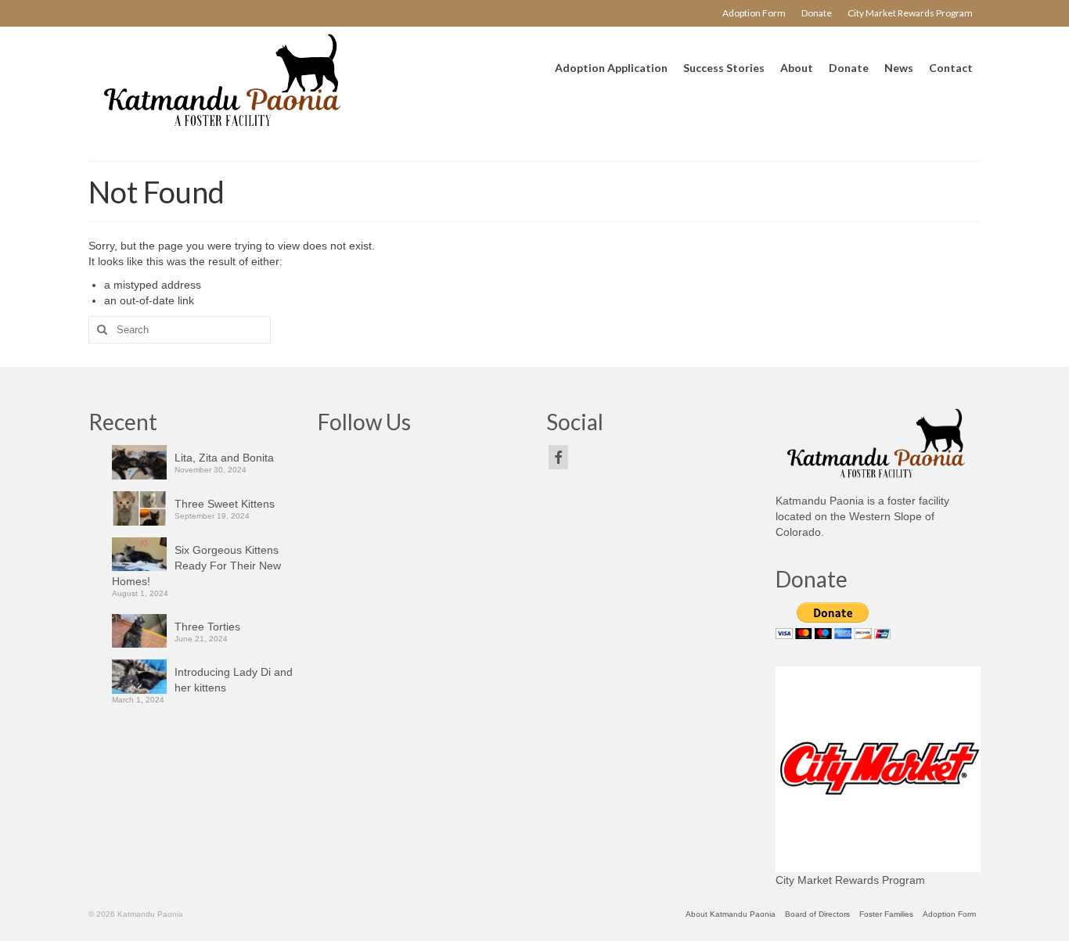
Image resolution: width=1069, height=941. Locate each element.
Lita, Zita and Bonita (224, 457)
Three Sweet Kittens (225, 503)
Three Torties (207, 626)
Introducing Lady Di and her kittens (234, 680)
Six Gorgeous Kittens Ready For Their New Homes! (196, 565)
